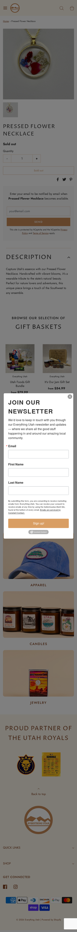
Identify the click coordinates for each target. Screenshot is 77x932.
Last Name (15, 482)
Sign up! (38, 523)
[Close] (70, 396)
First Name (16, 464)
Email (12, 446)
